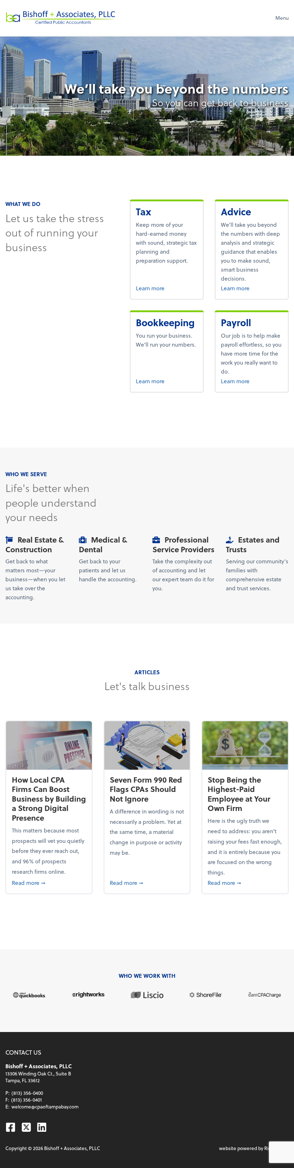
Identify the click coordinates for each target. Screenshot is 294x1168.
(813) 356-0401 (26, 1099)
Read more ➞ (49, 882)
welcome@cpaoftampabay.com (45, 1106)
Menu (282, 18)
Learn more (162, 287)
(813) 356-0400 (27, 1092)
